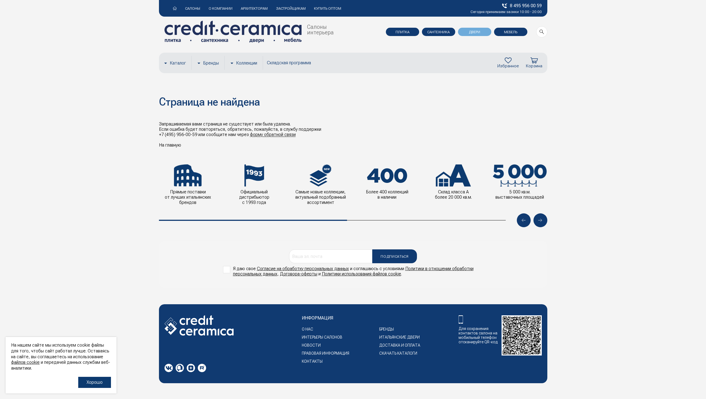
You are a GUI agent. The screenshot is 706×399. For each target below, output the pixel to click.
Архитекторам (254, 8)
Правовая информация (325, 353)
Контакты (312, 361)
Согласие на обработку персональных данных (303, 268)
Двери (474, 32)
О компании (220, 8)
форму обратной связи (273, 134)
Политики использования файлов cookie (361, 274)
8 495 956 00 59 (526, 5)
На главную (170, 145)
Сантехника (438, 32)
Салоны (192, 8)
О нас (307, 329)
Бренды (211, 63)
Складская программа (289, 62)
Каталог (178, 63)
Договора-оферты (298, 274)
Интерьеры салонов (322, 337)
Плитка (402, 32)
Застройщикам (291, 8)
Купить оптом (327, 8)
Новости (311, 345)
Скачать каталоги (398, 353)
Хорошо (95, 382)
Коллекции (246, 63)
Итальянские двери (399, 337)
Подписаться (394, 256)
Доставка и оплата (399, 345)
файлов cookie (25, 362)
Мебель (510, 32)
